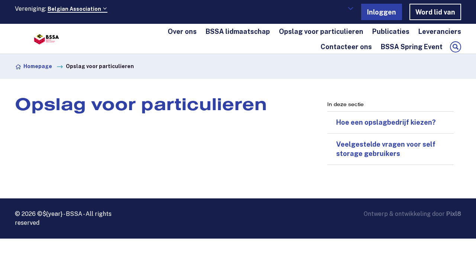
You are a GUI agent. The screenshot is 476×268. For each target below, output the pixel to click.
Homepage (37, 66)
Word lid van (435, 12)
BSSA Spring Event (412, 47)
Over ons (182, 31)
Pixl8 (453, 213)
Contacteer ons (346, 47)
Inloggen (381, 12)
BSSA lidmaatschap (238, 31)
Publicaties (390, 31)
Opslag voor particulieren (321, 31)
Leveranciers (439, 31)
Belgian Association (75, 9)
